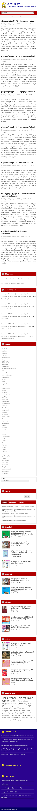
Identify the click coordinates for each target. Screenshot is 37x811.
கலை (3, 386)
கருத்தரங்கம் (5, 384)
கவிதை (4, 390)
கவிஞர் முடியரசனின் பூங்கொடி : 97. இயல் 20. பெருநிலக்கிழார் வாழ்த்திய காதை (22, 680)
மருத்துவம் (4, 454)
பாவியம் (4, 440)
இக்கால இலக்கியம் (7, 357)
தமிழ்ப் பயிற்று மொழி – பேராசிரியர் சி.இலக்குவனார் (12, 283)
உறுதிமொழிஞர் (5, 377)
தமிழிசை (4, 412)
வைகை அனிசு (27, 706)
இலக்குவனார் (5, 366)
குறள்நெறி (4, 397)
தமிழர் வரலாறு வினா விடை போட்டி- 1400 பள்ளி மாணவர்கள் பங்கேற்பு (16, 796)
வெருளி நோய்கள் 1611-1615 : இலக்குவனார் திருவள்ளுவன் (14, 303)
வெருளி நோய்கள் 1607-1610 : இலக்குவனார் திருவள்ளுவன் (14, 313)
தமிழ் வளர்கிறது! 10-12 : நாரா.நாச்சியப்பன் (18, 127)
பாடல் (3, 438)
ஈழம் (3, 370)
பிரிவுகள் (21, 502)
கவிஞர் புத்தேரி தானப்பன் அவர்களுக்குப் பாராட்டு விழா (15, 513)
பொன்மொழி (5, 451)
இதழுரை (4, 360)
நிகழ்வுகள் (4, 427)
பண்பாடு (4, 434)
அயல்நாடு (4, 349)
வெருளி (4, 467)
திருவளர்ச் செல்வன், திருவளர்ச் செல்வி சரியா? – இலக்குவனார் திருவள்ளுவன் (21, 608)
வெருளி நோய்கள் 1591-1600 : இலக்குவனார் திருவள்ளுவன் (14, 333)
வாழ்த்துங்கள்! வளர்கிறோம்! (8, 792)
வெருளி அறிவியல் (6, 469)
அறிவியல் (4, 353)
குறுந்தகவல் (5, 399)
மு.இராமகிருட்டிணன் (7, 456)
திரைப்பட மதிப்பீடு (6, 416)
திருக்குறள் (5, 414)
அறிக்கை (4, 351)
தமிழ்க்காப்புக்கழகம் (8, 713)
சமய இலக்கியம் (6, 403)
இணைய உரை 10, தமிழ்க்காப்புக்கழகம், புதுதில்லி (14, 520)
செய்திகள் (4, 405)
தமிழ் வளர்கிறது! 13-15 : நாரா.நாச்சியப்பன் (18, 92)
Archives (3, 478)
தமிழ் (13, 708)
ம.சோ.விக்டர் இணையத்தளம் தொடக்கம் (11, 788)
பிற (3, 443)
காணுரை (4, 392)
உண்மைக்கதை (5, 373)
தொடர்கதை (5, 421)
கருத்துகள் (12, 502)
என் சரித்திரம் (22, 717)
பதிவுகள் (4, 502)
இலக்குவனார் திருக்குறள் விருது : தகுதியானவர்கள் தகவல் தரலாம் (18, 506)
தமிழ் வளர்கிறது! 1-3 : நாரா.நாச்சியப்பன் (17, 162)
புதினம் (4, 447)
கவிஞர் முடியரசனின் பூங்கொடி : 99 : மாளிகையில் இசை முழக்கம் (22, 661)
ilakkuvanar (12, 700)
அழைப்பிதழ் (5, 355)
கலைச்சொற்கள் (6, 388)
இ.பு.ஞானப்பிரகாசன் (8, 711)
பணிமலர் (4, 432)
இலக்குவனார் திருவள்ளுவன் (9, 24)
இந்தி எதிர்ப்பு (5, 362)
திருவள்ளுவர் (6, 708)
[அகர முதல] (18, 7)
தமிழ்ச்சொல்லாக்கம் (21, 708)
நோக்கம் (3, 784)
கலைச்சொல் (6, 717)
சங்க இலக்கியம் (6, 401)
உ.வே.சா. (31, 713)
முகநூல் (4, 458)
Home (9, 16)
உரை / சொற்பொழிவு (7, 375)
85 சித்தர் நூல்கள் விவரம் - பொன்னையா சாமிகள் (13, 780)
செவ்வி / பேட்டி (5, 408)
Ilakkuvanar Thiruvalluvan (17, 698)
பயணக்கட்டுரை (6, 436)
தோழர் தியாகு (14, 717)
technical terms (28, 715)
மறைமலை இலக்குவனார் (22, 711)
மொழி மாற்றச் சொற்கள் (22, 713)
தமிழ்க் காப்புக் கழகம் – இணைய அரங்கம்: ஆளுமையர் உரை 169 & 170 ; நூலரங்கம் (21, 589)
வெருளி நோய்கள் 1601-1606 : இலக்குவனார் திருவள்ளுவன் (14, 323)
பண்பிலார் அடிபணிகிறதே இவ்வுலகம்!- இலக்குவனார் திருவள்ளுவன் (16, 278)
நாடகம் (4, 425)
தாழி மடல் (27, 703)
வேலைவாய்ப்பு (5, 471)
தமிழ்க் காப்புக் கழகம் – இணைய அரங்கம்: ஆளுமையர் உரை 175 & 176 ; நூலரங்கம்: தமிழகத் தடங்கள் (18, 510)
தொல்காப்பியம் (5, 423)
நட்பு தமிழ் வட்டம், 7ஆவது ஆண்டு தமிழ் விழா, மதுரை (21, 562)
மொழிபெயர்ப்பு (5, 460)
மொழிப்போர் (5, 462)
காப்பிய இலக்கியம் (6, 395)
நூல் (4, 700)
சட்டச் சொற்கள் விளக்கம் (15, 715)
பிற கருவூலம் (5, 445)
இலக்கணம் (5, 364)
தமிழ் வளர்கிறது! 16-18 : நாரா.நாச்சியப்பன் (18, 56)
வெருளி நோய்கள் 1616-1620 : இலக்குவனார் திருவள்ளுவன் (14, 294)
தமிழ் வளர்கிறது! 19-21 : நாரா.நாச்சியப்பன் (18, 21)
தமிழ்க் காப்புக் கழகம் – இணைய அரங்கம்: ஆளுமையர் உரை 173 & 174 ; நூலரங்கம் (21, 552)
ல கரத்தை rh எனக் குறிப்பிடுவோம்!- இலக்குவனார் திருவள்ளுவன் (22, 617)
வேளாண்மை (5, 473)
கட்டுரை (4, 379)
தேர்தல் (4, 419)
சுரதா (27, 717)
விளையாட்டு (5, 464)
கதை (3, 381)
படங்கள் (4, 429)
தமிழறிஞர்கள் (5, 410)
